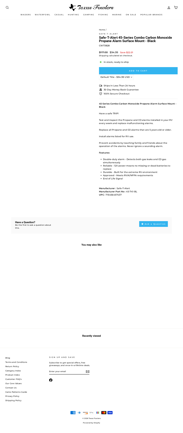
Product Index (12, 375)
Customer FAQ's (13, 379)
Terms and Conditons (16, 362)
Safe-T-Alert (108, 34)
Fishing (103, 15)
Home (102, 30)
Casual (59, 15)
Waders (25, 15)
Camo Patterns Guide (16, 392)
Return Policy (12, 366)
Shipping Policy (13, 400)
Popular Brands (151, 15)
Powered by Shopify (91, 423)
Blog (7, 358)
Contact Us (10, 388)
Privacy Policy (12, 396)
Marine (117, 15)
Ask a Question (155, 224)
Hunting (73, 15)
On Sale (131, 15)
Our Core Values (13, 383)
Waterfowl (42, 15)
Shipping (103, 56)
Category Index (13, 371)
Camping (88, 15)
